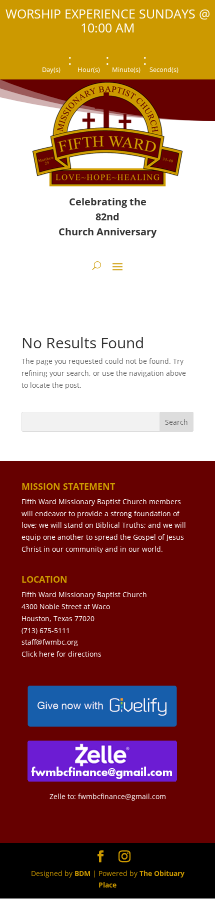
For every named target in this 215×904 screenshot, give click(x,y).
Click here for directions (62, 654)
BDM (82, 873)
